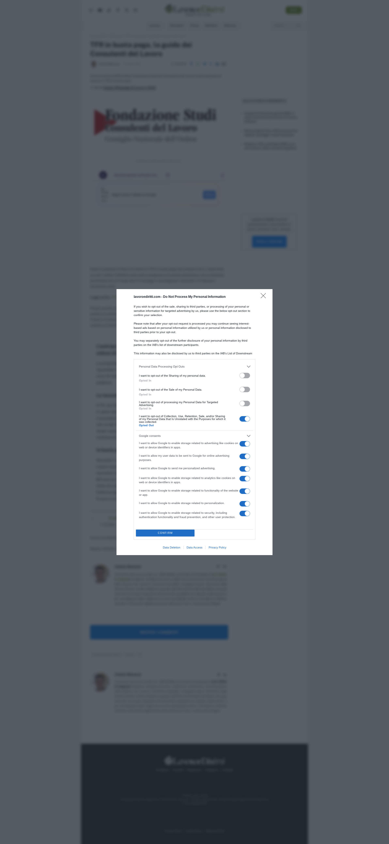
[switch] (244, 375)
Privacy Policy (217, 547)
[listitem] (194, 366)
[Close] (264, 297)
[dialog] (194, 422)
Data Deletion (171, 547)
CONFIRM (165, 532)
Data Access (194, 547)
